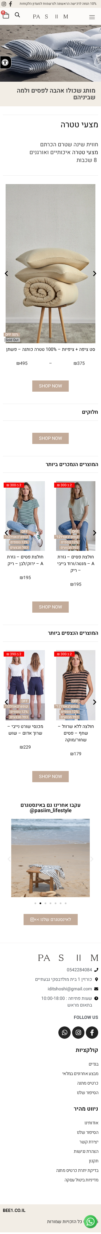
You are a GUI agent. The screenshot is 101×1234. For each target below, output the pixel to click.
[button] (92, 18)
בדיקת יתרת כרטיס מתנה (77, 1170)
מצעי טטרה (85, 152)
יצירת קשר (88, 1142)
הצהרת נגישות (86, 1151)
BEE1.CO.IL (14, 1210)
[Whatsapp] (64, 1032)
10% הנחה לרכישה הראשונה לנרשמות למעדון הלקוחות (58, 3)
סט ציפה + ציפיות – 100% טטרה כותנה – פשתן (50, 349)
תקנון (93, 1161)
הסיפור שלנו (87, 1092)
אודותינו (91, 1123)
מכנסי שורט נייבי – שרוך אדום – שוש (25, 730)
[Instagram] (3, 3)
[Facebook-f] (10, 3)
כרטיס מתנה (87, 1083)
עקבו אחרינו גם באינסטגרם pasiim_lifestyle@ (50, 807)
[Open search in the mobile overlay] (17, 14)
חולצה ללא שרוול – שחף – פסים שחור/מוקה (76, 733)
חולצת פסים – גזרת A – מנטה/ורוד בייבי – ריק (75, 564)
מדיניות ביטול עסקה (81, 1180)
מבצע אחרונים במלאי (80, 1073)
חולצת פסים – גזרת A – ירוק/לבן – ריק (25, 560)
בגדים (93, 1064)
